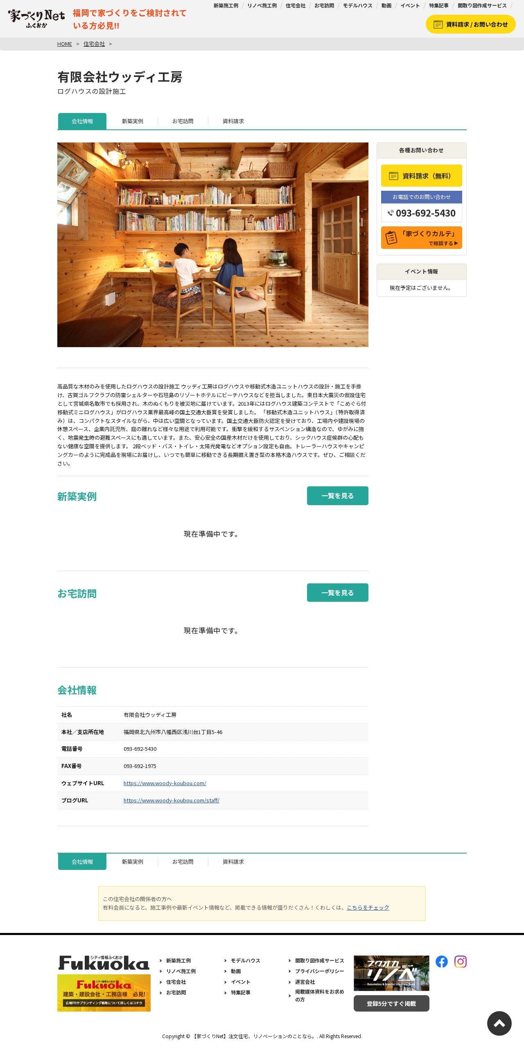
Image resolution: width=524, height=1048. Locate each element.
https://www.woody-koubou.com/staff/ (171, 800)
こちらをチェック (368, 907)
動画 (386, 5)
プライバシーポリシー (319, 970)
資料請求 (233, 121)
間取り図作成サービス (482, 5)
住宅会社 (295, 5)
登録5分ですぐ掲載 (391, 1003)
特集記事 (439, 5)
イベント (410, 5)
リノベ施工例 (262, 5)
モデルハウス (358, 5)
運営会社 (305, 981)
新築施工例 (226, 5)
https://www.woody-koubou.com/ (165, 783)
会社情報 (82, 121)
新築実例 (132, 121)
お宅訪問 (324, 5)
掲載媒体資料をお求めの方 (319, 995)
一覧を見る (337, 495)
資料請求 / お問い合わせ (477, 24)
